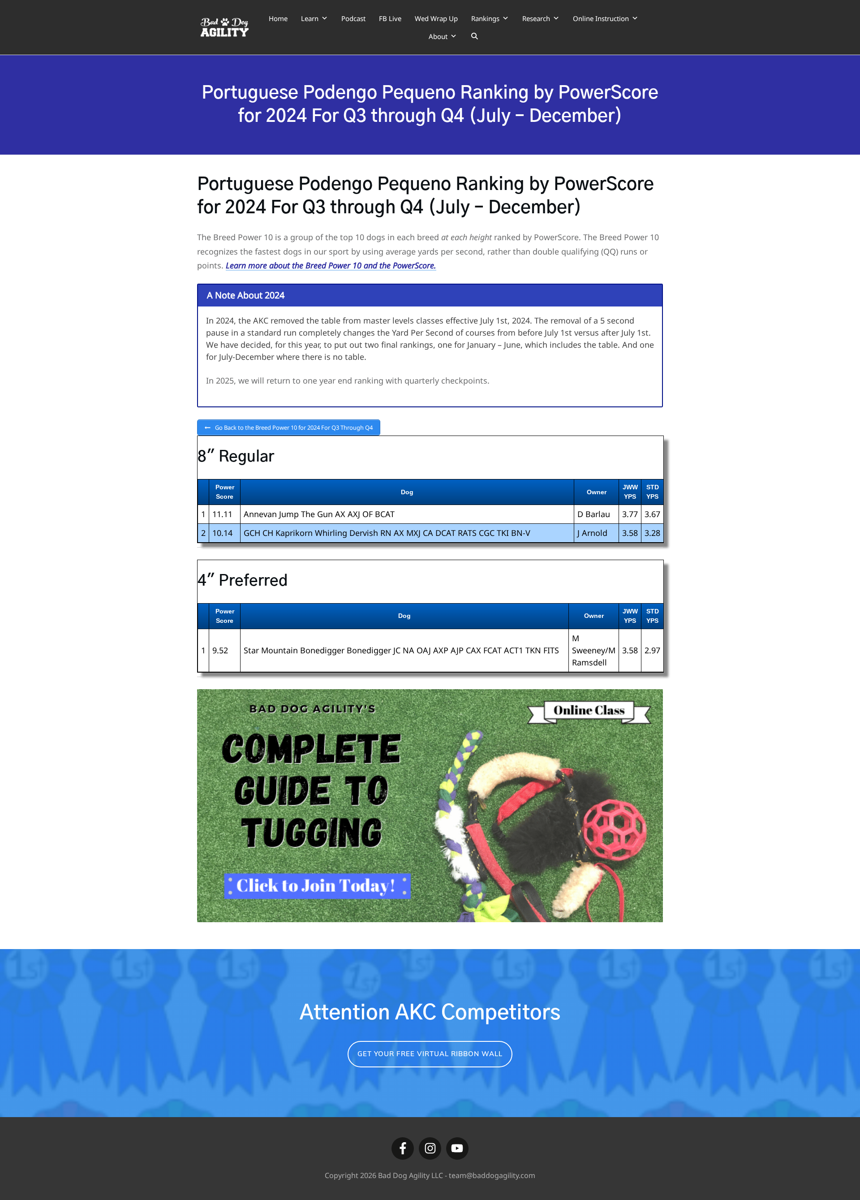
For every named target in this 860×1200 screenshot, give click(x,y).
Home (278, 18)
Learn (309, 18)
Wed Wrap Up (436, 18)
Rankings (485, 18)
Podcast (353, 18)
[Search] (474, 36)
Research (536, 18)
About (438, 36)
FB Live (390, 18)
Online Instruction (601, 18)
